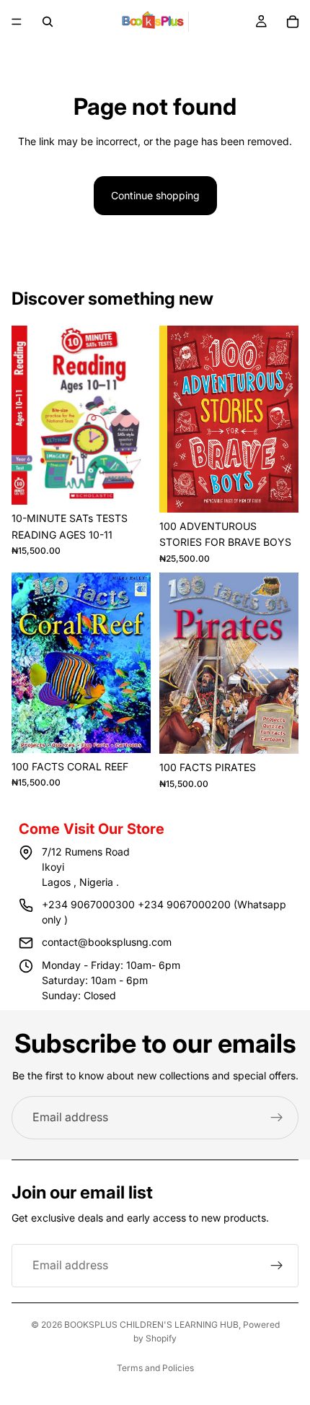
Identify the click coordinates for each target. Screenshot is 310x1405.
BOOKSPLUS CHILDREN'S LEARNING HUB (151, 1324)
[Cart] (293, 22)
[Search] (47, 22)
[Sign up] (277, 1117)
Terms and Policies (155, 1367)
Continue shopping (155, 195)
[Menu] (16, 21)
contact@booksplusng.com (107, 942)
